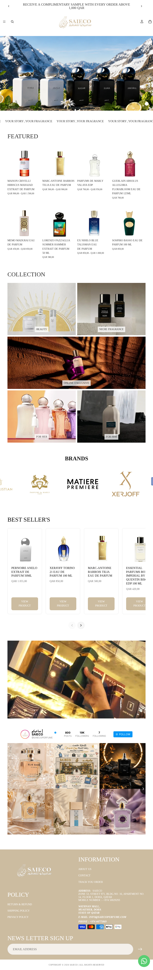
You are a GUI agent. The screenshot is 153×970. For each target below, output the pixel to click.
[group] (76, 73)
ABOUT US (84, 869)
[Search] (12, 22)
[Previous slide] (9, 6)
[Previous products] (72, 625)
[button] (130, 104)
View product (25, 603)
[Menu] (4, 21)
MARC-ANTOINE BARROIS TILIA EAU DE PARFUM (100, 571)
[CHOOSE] (35, 171)
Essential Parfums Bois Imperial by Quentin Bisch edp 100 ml (137, 575)
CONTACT (84, 875)
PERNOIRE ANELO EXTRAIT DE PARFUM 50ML (24, 571)
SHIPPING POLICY (18, 910)
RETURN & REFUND (19, 904)
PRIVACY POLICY (18, 917)
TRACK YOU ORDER (90, 882)
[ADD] (139, 171)
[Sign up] (140, 949)
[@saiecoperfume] (25, 734)
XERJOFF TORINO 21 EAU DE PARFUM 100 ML (62, 571)
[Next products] (81, 625)
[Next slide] (141, 6)
